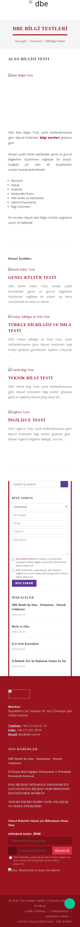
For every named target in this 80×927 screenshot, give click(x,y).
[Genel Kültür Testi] (40, 269)
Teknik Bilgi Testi (30, 378)
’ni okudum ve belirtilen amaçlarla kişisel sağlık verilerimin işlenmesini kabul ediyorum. (41, 562)
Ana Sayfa (20, 41)
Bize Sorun (24, 583)
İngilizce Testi (26, 420)
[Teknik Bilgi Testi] (40, 370)
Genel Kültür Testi (32, 277)
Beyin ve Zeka (20, 626)
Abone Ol (62, 850)
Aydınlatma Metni (25, 558)
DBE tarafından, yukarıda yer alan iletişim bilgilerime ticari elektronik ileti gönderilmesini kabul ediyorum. (42, 573)
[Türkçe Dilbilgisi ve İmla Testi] (40, 317)
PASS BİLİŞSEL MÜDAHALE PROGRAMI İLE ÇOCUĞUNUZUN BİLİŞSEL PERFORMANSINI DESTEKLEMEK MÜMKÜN (39, 789)
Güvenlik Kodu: (24, 834)
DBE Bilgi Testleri (55, 41)
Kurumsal (36, 41)
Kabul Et (40, 922)
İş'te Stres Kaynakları (25, 643)
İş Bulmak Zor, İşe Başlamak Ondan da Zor (39, 661)
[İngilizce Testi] (40, 412)
